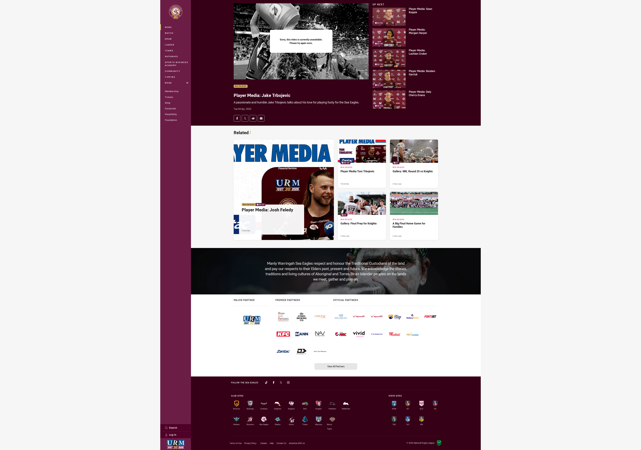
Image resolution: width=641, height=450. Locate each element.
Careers (263, 443)
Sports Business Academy (176, 64)
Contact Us (281, 443)
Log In (172, 434)
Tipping (170, 77)
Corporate (170, 108)
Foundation (171, 119)
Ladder (169, 44)
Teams (169, 50)
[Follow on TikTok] (266, 382)
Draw (168, 39)
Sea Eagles (241, 86)
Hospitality (171, 114)
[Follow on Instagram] (288, 382)
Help (272, 443)
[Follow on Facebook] (273, 382)
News (168, 27)
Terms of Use (236, 443)
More (168, 83)
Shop (167, 102)
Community (172, 71)
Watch (169, 33)
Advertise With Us (297, 443)
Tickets (169, 97)
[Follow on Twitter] (281, 382)
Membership (172, 91)
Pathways (171, 56)
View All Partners (336, 366)
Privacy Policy (250, 443)
